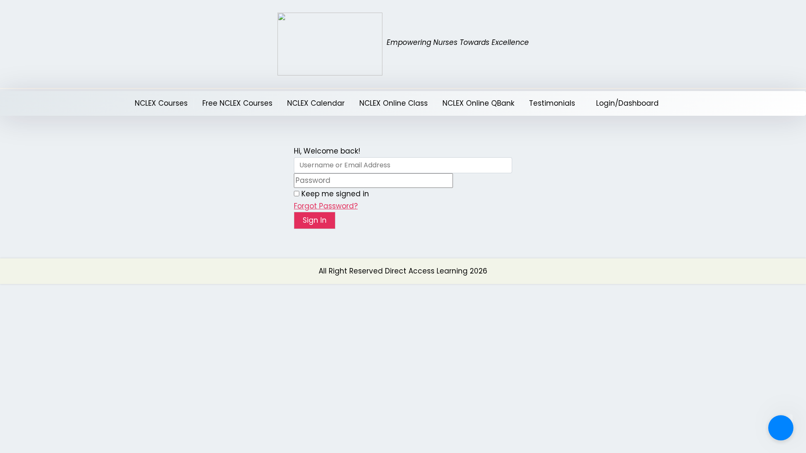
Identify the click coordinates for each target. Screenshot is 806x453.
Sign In (315, 220)
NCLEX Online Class (393, 103)
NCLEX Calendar (316, 103)
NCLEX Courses (161, 103)
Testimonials (552, 103)
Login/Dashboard (627, 103)
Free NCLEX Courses (237, 103)
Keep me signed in (335, 194)
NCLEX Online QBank (478, 103)
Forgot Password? (326, 206)
